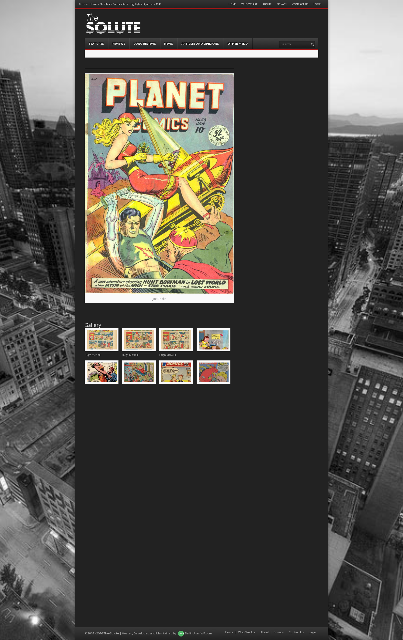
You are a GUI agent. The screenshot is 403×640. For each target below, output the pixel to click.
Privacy (282, 4)
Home (93, 4)
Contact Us (300, 4)
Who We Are (249, 4)
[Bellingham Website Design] (181, 633)
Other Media (237, 43)
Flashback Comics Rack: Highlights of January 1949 (130, 4)
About (267, 4)
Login (317, 4)
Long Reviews (145, 43)
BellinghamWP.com (198, 633)
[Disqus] (159, 447)
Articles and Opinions (200, 43)
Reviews (118, 43)
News (168, 43)
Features (96, 43)
